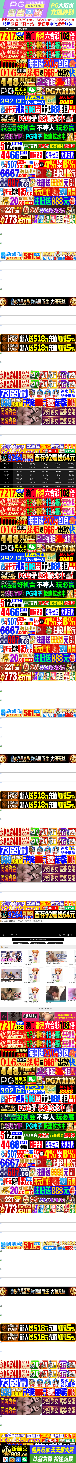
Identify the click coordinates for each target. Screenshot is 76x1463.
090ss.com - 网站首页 (16, 29)
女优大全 (71, 479)
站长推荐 (6, 471)
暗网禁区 (58, 482)
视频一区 (6, 464)
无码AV (6, 479)
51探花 (45, 479)
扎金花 (71, 475)
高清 (60, 935)
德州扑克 (45, 475)
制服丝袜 (71, 467)
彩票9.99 (58, 475)
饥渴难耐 (32, 471)
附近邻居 (19, 471)
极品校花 (58, 486)
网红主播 (32, 464)
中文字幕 (32, 467)
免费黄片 (45, 482)
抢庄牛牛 (32, 475)
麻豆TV (32, 479)
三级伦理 (19, 467)
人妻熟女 (58, 467)
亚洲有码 (58, 464)
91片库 (58, 479)
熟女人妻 (32, 482)
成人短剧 (45, 486)
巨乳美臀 (45, 467)
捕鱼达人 (19, 475)
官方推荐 (6, 475)
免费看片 (6, 486)
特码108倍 (38, 943)
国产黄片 (19, 482)
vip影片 (20, 943)
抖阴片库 (6, 482)
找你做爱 (45, 471)
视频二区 (6, 467)
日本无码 (45, 464)
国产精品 (19, 464)
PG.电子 (55, 943)
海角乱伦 (71, 482)
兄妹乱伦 (32, 486)
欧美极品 (71, 464)
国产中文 (19, 486)
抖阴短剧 (71, 486)
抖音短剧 (19, 479)
